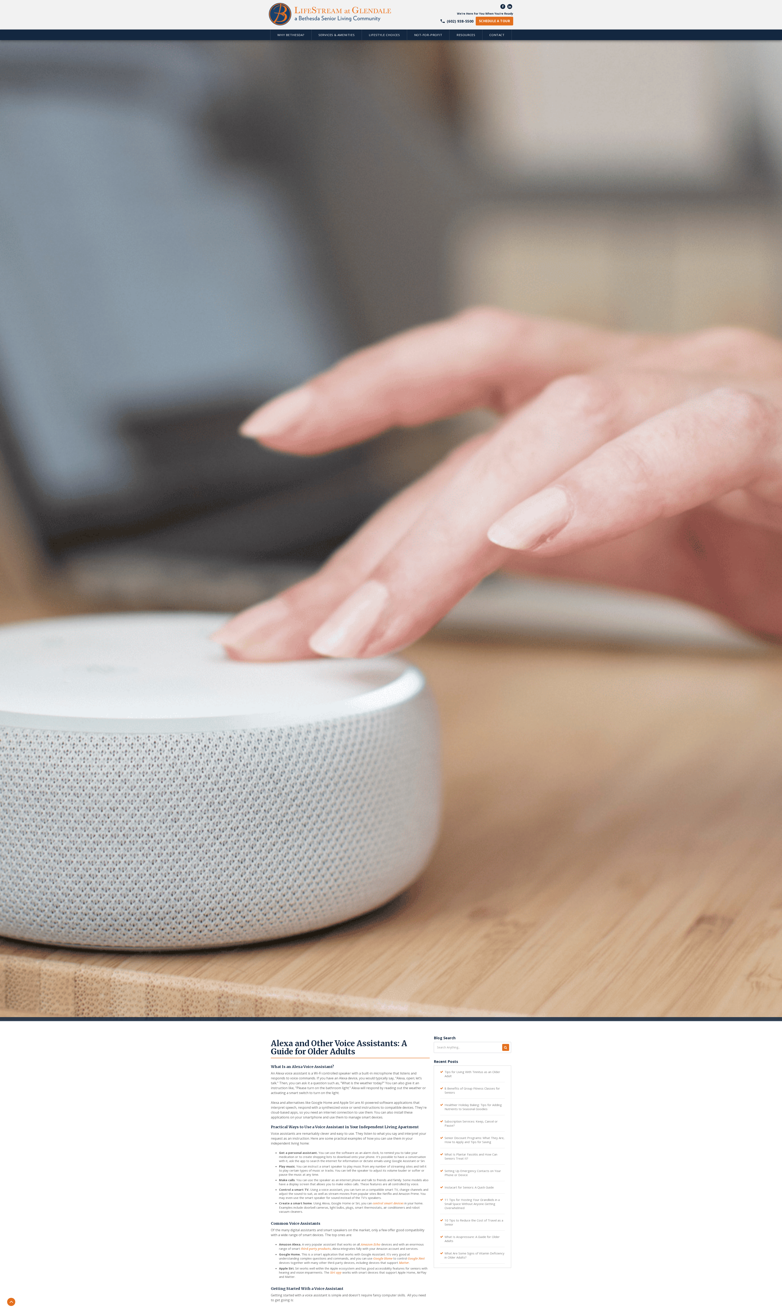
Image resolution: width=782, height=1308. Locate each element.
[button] (290, 35)
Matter (404, 1263)
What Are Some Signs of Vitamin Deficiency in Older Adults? (474, 1255)
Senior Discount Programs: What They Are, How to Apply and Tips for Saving (474, 1140)
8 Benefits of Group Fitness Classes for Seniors (472, 1090)
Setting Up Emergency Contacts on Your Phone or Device (473, 1173)
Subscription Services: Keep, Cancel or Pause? (471, 1123)
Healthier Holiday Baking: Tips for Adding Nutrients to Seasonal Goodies (473, 1107)
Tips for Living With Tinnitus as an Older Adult (472, 1074)
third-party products (316, 1249)
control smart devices (388, 1203)
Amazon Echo (370, 1244)
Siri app (336, 1272)
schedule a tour (494, 21)
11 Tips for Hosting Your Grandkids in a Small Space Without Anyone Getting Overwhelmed (472, 1204)
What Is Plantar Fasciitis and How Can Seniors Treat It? (471, 1156)
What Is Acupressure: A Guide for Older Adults (472, 1239)
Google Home (382, 1258)
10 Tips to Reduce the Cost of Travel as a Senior (474, 1222)
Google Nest (416, 1258)
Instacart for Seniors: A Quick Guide (469, 1187)
